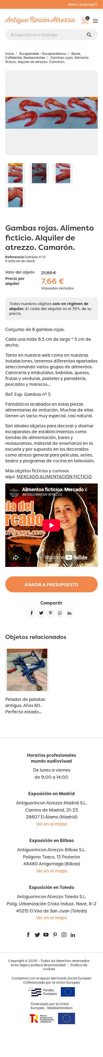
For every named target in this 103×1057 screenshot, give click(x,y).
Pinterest (50, 613)
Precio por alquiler (15, 281)
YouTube (46, 934)
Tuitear (41, 613)
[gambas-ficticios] (39, 173)
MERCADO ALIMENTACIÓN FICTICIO (54, 477)
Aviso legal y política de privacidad (38, 965)
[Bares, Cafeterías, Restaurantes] (15, 173)
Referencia (14, 257)
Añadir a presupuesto (51, 585)
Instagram (63, 934)
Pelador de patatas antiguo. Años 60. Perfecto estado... (25, 705)
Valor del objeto (20, 272)
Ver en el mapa (51, 824)
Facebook (28, 934)
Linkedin (69, 613)
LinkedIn (72, 934)
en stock (28, 261)
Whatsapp (60, 613)
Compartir (31, 613)
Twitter (37, 934)
